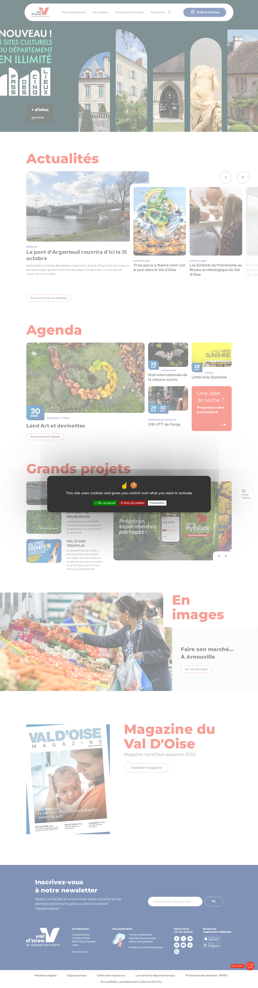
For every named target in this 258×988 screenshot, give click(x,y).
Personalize (157, 502)
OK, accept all (106, 502)
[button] (250, 966)
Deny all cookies (133, 502)
